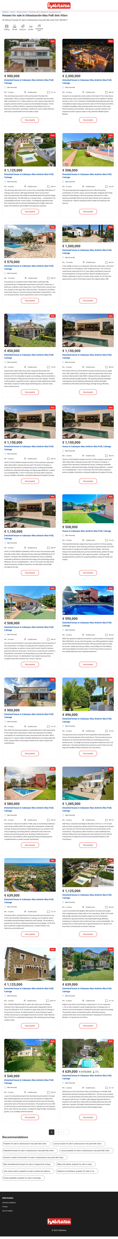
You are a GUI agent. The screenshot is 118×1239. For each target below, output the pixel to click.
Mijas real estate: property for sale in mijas (74, 1164)
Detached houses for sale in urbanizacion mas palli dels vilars (28, 1150)
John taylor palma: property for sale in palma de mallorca (26, 1171)
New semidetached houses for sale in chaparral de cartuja (26, 1164)
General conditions (9, 1203)
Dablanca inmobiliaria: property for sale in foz (75, 1171)
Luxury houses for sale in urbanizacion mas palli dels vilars (77, 1144)
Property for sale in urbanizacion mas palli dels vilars (24, 1144)
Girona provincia (22, 12)
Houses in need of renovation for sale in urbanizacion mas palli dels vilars (33, 1157)
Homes (12, 12)
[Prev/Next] (6, 55)
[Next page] (66, 1132)
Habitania (5, 12)
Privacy (5, 1207)
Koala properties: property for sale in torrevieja (22, 1178)
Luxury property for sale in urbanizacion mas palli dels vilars (85, 1150)
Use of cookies (7, 1211)
